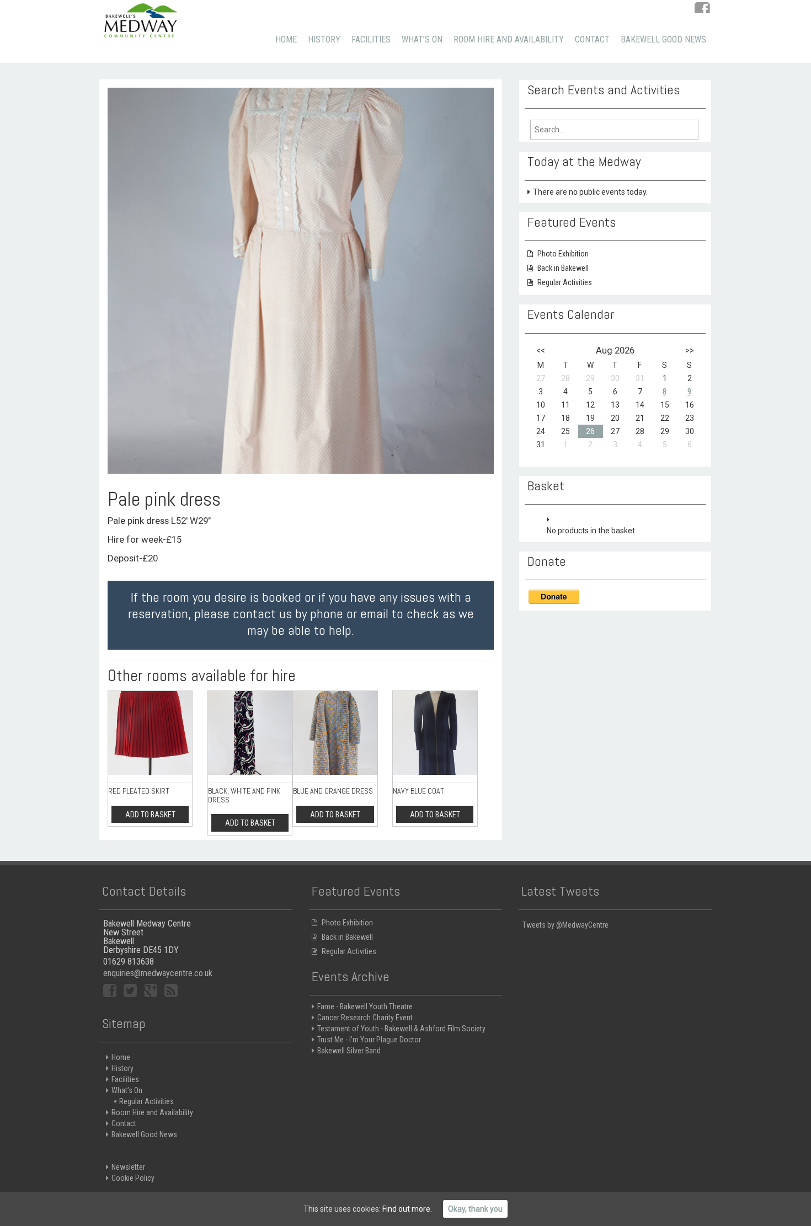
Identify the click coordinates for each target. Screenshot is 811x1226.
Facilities (371, 39)
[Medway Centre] (140, 19)
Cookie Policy (132, 1178)
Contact (592, 39)
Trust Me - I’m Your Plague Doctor (369, 1039)
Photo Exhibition (563, 253)
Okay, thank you (475, 1208)
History (324, 39)
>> (689, 350)
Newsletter (128, 1167)
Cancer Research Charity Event (365, 1017)
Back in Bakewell (563, 268)
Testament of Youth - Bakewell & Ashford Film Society (401, 1028)
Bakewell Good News (663, 39)
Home (286, 39)
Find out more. (407, 1208)
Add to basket (150, 814)
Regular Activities (564, 282)
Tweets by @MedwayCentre (565, 924)
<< (540, 350)
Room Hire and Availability (508, 39)
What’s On (422, 39)
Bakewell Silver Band (349, 1050)
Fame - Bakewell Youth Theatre (365, 1006)
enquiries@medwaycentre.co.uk (157, 973)
